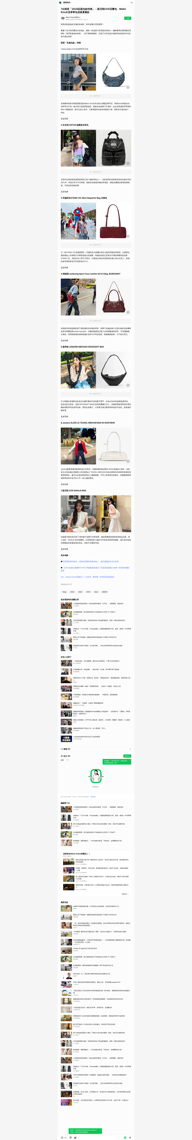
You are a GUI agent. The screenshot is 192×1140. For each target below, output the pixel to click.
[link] (71, 1138)
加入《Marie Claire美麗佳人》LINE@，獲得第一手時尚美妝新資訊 (87, 577)
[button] (64, 1138)
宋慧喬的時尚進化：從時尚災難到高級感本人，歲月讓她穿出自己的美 (91, 561)
